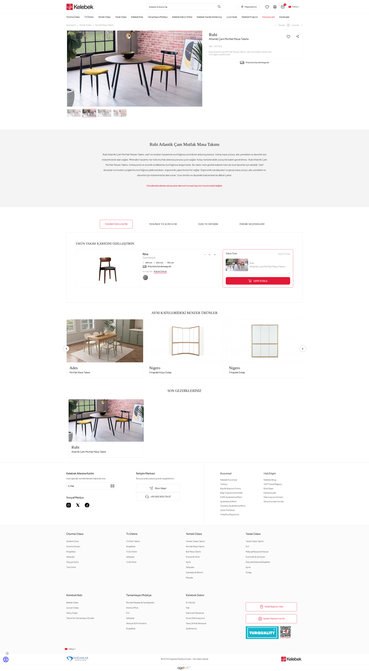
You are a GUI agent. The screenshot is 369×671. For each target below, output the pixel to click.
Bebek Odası (72, 602)
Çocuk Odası (72, 607)
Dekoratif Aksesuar (195, 613)
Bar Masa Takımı (193, 551)
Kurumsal (226, 473)
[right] (302, 348)
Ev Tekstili (190, 602)
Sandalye (149, 255)
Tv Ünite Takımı (133, 541)
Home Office (132, 607)
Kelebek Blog (270, 479)
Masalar (189, 577)
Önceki (281, 25)
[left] (66, 348)
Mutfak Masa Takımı (195, 546)
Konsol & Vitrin (193, 556)
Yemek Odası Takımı (195, 541)
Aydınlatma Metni (228, 501)
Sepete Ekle (260, 280)
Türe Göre (71, 567)
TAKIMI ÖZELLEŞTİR (116, 224)
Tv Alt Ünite (131, 562)
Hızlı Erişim (270, 473)
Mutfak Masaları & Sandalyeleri (140, 602)
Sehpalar (70, 556)
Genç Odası (72, 613)
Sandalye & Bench (194, 572)
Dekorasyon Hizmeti (273, 497)
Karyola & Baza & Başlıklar (258, 562)
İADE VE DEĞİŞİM (208, 224)
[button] (283, 7)
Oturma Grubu (73, 546)
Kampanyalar (270, 492)
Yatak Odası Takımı (255, 541)
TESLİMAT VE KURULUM (163, 224)
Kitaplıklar (71, 551)
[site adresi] (80, 7)
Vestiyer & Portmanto (136, 623)
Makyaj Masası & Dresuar (257, 551)
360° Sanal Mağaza (273, 484)
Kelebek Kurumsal (228, 479)
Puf (247, 546)
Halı (187, 607)
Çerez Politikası (227, 510)
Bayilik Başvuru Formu (230, 488)
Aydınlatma (191, 628)
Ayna (188, 562)
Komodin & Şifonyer (255, 556)
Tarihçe (223, 484)
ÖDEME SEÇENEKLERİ (252, 224)
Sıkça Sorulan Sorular (274, 501)
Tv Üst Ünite (131, 551)
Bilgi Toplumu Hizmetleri (231, 492)
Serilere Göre (72, 541)
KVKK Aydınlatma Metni (231, 497)
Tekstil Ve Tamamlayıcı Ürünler (80, 618)
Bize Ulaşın (268, 488)
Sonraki (295, 25)
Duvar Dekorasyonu (195, 618)
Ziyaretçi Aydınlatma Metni (232, 505)
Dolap (249, 572)
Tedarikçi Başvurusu (229, 514)
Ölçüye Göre (72, 562)
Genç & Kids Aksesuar (196, 623)
